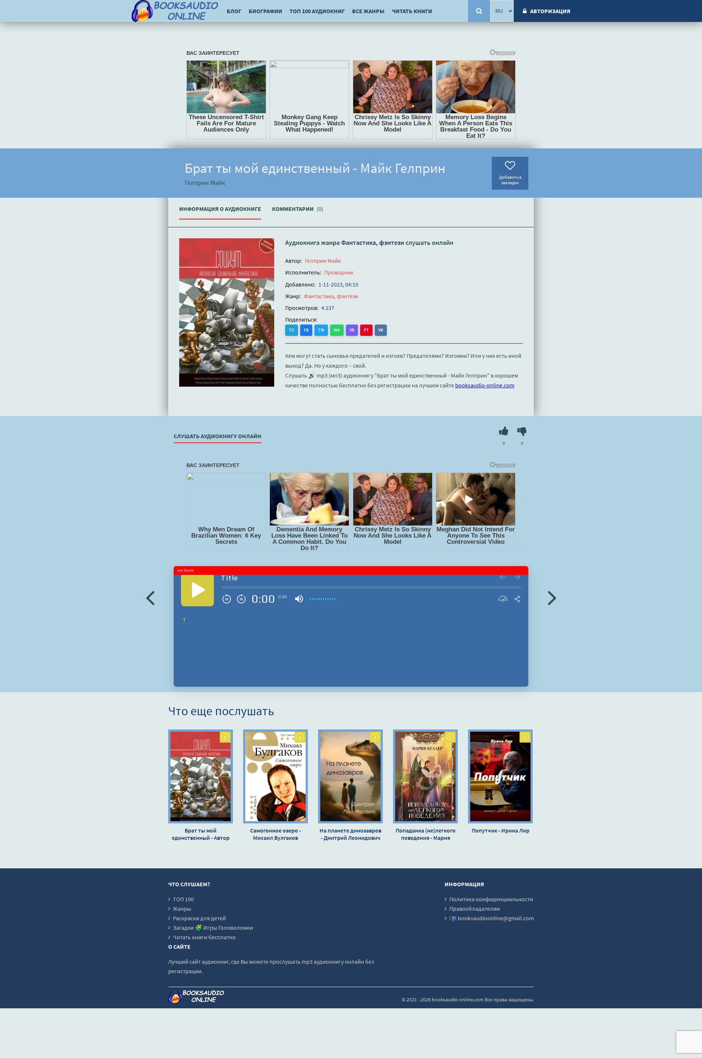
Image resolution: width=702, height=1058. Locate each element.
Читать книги (412, 11)
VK (380, 330)
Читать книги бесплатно (204, 937)
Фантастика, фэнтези (372, 242)
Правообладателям (474, 908)
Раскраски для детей (199, 918)
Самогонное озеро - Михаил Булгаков (275, 834)
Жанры (182, 908)
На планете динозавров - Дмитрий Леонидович (350, 834)
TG (291, 330)
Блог (234, 11)
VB (352, 330)
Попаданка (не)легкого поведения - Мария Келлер (426, 834)
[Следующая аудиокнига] (552, 597)
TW (321, 330)
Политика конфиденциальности (491, 899)
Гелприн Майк (323, 260)
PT (366, 330)
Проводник (339, 272)
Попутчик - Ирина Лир (500, 830)
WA (337, 330)
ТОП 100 (183, 899)
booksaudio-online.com (484, 385)
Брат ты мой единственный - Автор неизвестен (201, 834)
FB (306, 330)
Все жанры (368, 11)
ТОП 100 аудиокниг (317, 11)
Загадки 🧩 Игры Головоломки (213, 927)
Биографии (265, 11)
